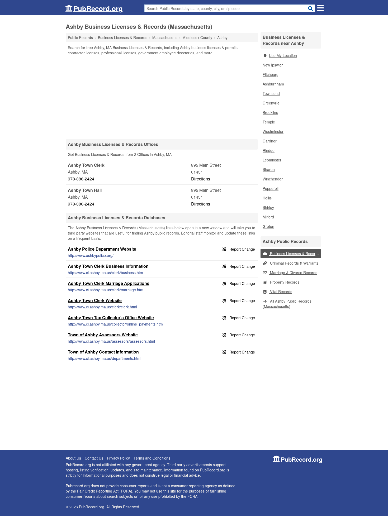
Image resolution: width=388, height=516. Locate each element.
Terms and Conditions (152, 458)
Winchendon (273, 178)
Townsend (271, 93)
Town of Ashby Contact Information (103, 352)
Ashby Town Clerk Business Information (108, 266)
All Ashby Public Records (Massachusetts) (287, 303)
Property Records (284, 282)
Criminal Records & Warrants (293, 263)
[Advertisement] (162, 97)
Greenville (271, 103)
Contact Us (94, 458)
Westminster (273, 131)
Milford (268, 216)
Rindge (269, 150)
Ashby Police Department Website (102, 249)
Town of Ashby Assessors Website (103, 335)
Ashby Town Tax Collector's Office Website (111, 317)
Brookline (270, 112)
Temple (269, 122)
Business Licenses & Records (294, 253)
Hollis (267, 197)
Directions (200, 179)
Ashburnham (273, 84)
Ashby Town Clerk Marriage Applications (108, 283)
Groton (268, 226)
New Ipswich (273, 65)
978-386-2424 (81, 179)
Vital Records (280, 291)
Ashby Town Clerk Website (95, 300)
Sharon (269, 169)
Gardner (270, 141)
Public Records (80, 37)
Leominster (272, 160)
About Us (73, 458)
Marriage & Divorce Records (293, 272)
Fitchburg (270, 74)
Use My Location (283, 55)
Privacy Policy (118, 458)
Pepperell (270, 188)
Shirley (268, 207)
